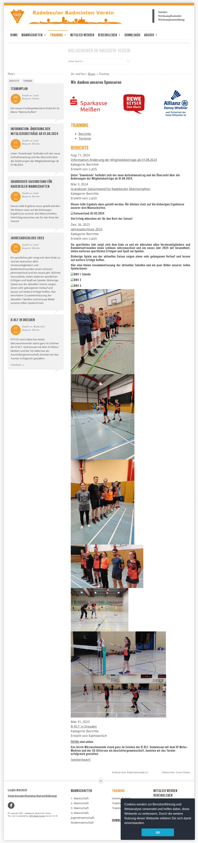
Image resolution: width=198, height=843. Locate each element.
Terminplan (19, 88)
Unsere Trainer (183, 772)
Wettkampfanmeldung (171, 19)
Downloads (132, 35)
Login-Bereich (17, 790)
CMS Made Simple (37, 816)
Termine (27, 80)
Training (56, 35)
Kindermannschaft (82, 822)
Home (14, 35)
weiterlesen (16, 364)
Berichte (14, 80)
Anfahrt (162, 12)
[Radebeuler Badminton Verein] (36, 17)
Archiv (149, 35)
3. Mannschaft (80, 808)
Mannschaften (32, 35)
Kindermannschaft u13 (137, 772)
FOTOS (75, 742)
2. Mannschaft (80, 803)
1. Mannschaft (80, 798)
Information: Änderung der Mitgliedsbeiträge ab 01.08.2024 (34, 131)
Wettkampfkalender (170, 15)
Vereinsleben (108, 35)
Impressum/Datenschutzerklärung (32, 796)
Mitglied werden (82, 35)
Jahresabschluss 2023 (27, 238)
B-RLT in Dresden (23, 319)
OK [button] (158, 832)
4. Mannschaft (80, 813)
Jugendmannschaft (82, 818)
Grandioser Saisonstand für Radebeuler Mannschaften (31, 184)
